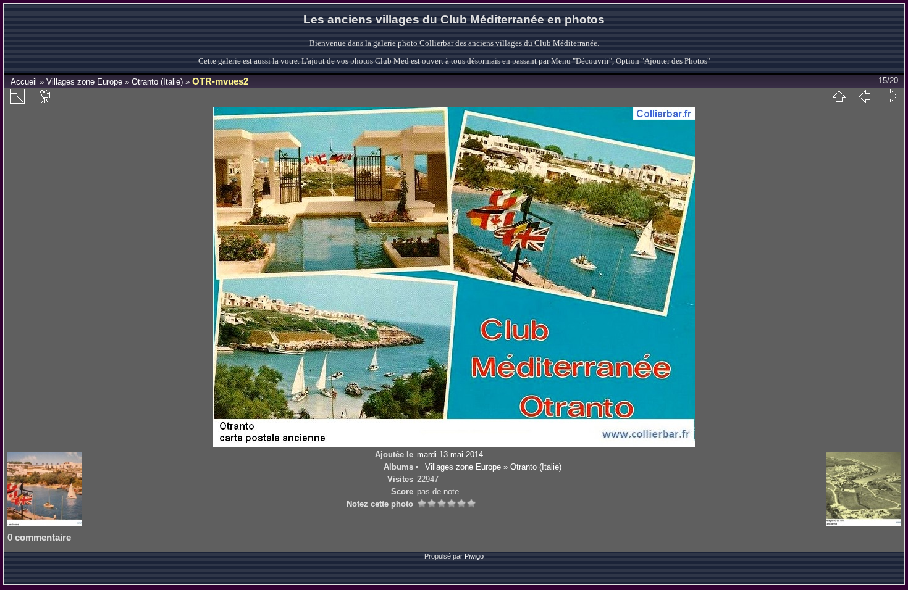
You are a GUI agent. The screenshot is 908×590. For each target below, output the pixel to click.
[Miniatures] (839, 96)
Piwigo (474, 556)
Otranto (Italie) (157, 81)
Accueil (24, 81)
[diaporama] (46, 96)
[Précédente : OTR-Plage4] (865, 96)
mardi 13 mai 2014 (450, 454)
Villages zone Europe (84, 81)
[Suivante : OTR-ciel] (891, 96)
